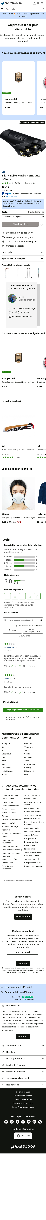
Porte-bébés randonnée (7, 867)
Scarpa (27, 750)
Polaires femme (8, 802)
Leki (4, 172)
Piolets (4, 837)
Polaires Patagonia (32, 808)
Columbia (28, 747)
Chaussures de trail (10, 846)
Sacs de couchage (10, 826)
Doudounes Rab (31, 842)
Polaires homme (9, 813)
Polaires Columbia (31, 819)
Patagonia (6, 743)
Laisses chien (29, 849)
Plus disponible (20, 224)
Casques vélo (7, 863)
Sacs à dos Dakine (32, 832)
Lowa (4, 757)
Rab (3, 750)
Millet (4, 764)
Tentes (5, 816)
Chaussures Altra (31, 856)
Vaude (27, 754)
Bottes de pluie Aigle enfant (32, 803)
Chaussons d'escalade (11, 853)
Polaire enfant (30, 799)
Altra (4, 761)
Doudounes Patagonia (33, 866)
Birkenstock (29, 771)
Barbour (5, 775)
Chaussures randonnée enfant (9, 858)
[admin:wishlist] (41, 224)
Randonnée (9, 880)
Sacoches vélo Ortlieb (33, 852)
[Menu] (2, 9)
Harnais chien (30, 845)
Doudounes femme (10, 795)
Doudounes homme (10, 806)
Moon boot (6, 768)
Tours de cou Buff (31, 859)
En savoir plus (9, 206)
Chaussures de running (12, 850)
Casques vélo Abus (32, 863)
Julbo (26, 761)
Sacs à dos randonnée (11, 833)
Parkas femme (8, 799)
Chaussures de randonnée (8, 841)
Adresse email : (23, 952)
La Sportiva (6, 754)
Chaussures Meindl (32, 828)
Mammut (28, 757)
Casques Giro (30, 838)
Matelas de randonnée (11, 819)
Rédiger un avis (29, 183)
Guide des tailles (36, 212)
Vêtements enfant (32, 795)
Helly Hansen (7, 771)
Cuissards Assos (31, 835)
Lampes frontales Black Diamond (34, 823)
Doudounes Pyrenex (32, 812)
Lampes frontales (9, 823)
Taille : (5, 212)
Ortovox (5, 747)
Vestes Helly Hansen (32, 815)
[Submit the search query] (43, 9)
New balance (29, 764)
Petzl (26, 775)
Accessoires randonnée (24, 880)
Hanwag (27, 768)
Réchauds (6, 830)
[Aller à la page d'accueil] (4, 881)
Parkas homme (8, 809)
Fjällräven (28, 743)
